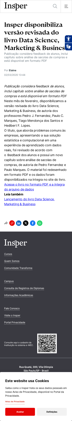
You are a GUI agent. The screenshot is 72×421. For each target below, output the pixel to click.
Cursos (8, 253)
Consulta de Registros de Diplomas (24, 288)
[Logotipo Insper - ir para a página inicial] (15, 6)
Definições (51, 411)
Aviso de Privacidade (15, 401)
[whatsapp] (39, 223)
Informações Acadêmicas (18, 295)
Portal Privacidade (14, 322)
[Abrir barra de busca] (55, 6)
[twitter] (25, 223)
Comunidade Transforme (18, 267)
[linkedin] (18, 223)
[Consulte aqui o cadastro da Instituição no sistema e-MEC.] (52, 344)
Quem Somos (11, 260)
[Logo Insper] (15, 246)
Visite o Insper (12, 315)
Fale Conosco (12, 308)
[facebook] (32, 223)
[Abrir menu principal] (66, 6)
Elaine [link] (12, 70)
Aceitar (20, 411)
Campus (9, 281)
